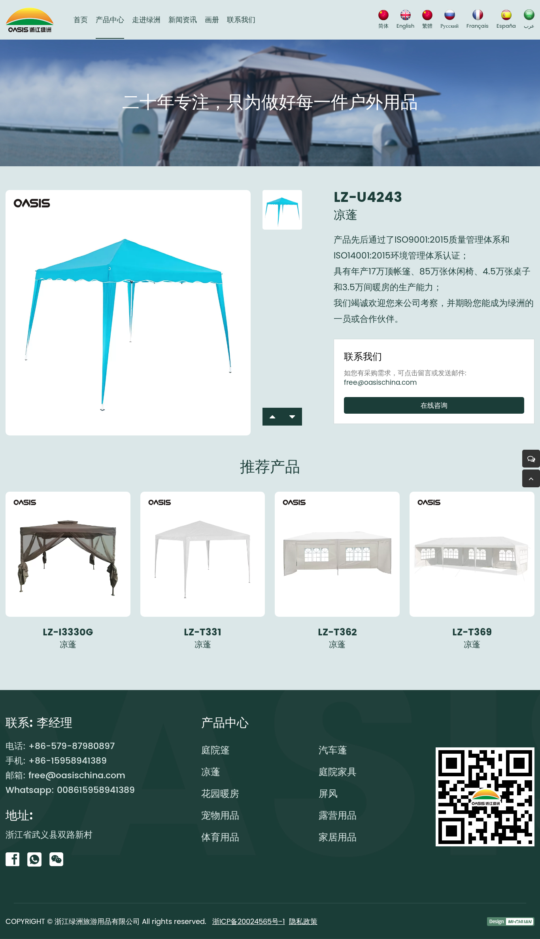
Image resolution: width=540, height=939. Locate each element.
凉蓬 (210, 771)
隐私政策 (303, 921)
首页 (81, 20)
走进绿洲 (146, 20)
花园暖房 (220, 793)
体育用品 (220, 837)
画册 (212, 20)
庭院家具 (338, 771)
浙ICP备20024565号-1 (248, 921)
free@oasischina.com (380, 382)
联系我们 (241, 20)
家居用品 (338, 837)
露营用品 (338, 815)
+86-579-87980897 (71, 746)
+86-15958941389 (67, 761)
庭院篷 (215, 750)
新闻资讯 (182, 20)
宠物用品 (220, 815)
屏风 (328, 793)
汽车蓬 (333, 750)
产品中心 (110, 20)
